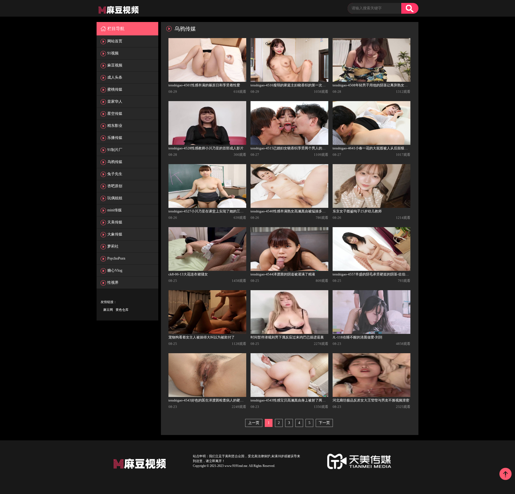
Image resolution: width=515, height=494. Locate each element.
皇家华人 (114, 101)
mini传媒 (114, 210)
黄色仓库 (122, 310)
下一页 (324, 423)
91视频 (113, 53)
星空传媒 (114, 114)
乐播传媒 (114, 138)
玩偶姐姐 (114, 198)
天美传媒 (114, 222)
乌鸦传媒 (114, 162)
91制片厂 (114, 150)
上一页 (253, 423)
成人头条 (114, 77)
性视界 (113, 283)
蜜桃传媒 (114, 89)
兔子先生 (114, 174)
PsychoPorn (116, 258)
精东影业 (114, 126)
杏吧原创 (114, 186)
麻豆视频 (114, 65)
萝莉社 (113, 246)
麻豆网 (108, 310)
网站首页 (114, 41)
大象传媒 (114, 234)
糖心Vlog (114, 270)
